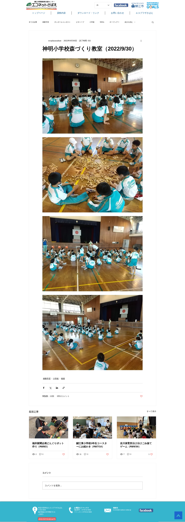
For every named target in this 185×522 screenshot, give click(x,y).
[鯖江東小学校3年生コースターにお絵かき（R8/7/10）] (92, 427)
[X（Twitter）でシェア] (50, 388)
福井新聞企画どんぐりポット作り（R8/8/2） (48, 445)
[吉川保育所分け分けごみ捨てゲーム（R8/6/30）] (136, 427)
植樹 (63, 378)
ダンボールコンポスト (62, 22)
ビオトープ (80, 22)
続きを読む (129, 22)
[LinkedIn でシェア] (57, 388)
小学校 (92, 22)
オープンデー (114, 22)
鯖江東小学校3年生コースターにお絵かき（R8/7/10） (91, 445)
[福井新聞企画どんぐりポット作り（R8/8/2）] (48, 427)
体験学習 (45, 22)
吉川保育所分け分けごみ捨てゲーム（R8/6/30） (136, 445)
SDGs (102, 22)
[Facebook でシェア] (43, 388)
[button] (152, 22)
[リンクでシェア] (63, 388)
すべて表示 (151, 411)
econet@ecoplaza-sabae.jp (122, 510)
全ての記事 (33, 22)
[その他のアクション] (141, 40)
